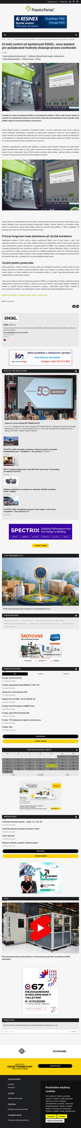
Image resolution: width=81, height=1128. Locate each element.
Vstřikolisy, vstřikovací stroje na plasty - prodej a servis (46, 56)
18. (19, 766)
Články (9, 39)
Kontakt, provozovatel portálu (18, 1109)
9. (73, 760)
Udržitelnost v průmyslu (12, 621)
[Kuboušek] (40, 648)
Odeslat (73, 1031)
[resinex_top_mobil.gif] (40, 22)
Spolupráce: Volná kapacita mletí (14, 692)
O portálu (11, 1084)
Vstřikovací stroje (27, 59)
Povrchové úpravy (28, 621)
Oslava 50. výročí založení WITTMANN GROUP (22, 423)
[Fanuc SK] (40, 796)
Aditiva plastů (59, 621)
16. (73, 763)
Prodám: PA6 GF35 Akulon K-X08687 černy (18, 706)
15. (62, 763)
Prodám (66, 674)
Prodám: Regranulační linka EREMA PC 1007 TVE (20, 685)
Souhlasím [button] (51, 1116)
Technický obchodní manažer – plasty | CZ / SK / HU (22, 822)
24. (8, 769)
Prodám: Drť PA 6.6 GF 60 (11, 678)
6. (40, 760)
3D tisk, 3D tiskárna (68, 623)
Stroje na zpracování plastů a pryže (14, 56)
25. (19, 769)
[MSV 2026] (40, 991)
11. (19, 763)
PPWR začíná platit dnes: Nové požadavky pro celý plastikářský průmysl (26, 609)
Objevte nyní (55, 1066)
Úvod (3, 39)
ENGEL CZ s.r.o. (10, 325)
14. (52, 763)
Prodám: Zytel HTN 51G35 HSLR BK (15, 713)
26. (29, 769)
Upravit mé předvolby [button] (55, 1121)
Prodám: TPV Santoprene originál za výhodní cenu (21, 720)
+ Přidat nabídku (40, 856)
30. (73, 769)
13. (40, 763)
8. (62, 760)
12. (29, 763)
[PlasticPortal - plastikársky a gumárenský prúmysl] (40, 9)
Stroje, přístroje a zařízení (11, 59)
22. (62, 766)
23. (73, 766)
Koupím (40, 674)
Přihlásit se (63, 2)
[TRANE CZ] (40, 358)
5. (29, 760)
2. (73, 757)
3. (7, 760)
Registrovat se (52, 2)
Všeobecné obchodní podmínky (18, 1120)
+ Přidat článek (41, 545)
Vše (15, 674)
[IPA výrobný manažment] (40, 878)
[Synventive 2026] (40, 532)
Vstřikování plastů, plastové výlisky (15, 623)
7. (51, 760)
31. (8, 772)
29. (62, 769)
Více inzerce (40, 736)
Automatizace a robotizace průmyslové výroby (44, 623)
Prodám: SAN (7, 727)
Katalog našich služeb (15, 1098)
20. (40, 766)
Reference (11, 1087)
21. (52, 766)
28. (52, 769)
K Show (37, 59)
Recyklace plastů (9, 626)
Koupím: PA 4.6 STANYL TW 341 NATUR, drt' (19, 699)
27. (40, 769)
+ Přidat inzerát (40, 741)
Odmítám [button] (62, 1116)
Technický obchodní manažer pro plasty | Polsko (20, 829)
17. (8, 766)
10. (8, 763)
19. (29, 766)
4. (18, 760)
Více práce (40, 851)
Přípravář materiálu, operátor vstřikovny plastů (20, 843)
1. (62, 757)
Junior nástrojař (8, 836)
